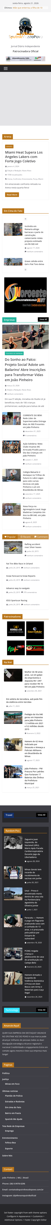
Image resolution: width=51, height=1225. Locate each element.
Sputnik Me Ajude (13, 1119)
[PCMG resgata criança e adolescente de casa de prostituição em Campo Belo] (13, 959)
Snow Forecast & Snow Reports (20, 576)
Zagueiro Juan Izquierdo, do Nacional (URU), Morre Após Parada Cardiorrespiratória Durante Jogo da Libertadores (34, 848)
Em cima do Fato (13, 1107)
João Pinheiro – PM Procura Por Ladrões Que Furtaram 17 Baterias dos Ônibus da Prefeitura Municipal (34, 776)
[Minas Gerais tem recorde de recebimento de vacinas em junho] (13, 876)
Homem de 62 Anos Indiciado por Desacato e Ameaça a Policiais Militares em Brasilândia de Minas (35, 749)
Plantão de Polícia (14, 1095)
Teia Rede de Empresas (14, 353)
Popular (11, 536)
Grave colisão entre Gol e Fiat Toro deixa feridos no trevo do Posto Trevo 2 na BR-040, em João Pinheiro (34, 233)
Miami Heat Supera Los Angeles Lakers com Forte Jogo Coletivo (24, 156)
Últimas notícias (10, 1091)
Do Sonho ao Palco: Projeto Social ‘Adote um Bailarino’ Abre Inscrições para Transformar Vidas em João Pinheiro (25, 369)
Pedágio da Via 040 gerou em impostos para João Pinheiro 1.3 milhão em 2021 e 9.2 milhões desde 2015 (34, 722)
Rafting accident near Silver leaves (33, 546)
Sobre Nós (7, 1155)
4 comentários (31, 435)
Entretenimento (10, 1138)
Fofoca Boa (10, 1142)
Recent (27, 536)
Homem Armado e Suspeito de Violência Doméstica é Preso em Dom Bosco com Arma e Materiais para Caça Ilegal (34, 984)
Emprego (9, 1130)
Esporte (9, 146)
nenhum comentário (35, 248)
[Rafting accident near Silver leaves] (13, 547)
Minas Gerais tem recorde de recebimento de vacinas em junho (33, 874)
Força (35, 179)
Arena (9, 179)
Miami (40, 179)
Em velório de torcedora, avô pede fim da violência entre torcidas (24, 700)
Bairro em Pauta (13, 1113)
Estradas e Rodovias (15, 1101)
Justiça (5, 1079)
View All (43, 319)
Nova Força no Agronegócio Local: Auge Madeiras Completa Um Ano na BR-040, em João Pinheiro (34, 512)
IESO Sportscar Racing (16, 600)
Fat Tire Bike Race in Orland (19, 563)
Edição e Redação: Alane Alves (19, 170)
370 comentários (30, 592)
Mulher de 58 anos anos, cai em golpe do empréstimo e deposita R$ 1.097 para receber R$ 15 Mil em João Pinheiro (34, 679)
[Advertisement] (25, 98)
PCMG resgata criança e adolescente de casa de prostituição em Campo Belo (34, 956)
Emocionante (27, 179)
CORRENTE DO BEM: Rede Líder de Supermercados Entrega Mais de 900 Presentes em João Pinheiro (34, 421)
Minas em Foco (12, 1083)
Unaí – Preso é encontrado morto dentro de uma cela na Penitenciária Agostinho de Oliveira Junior (34, 898)
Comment (42, 536)
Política (5, 1073)
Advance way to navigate (18, 588)
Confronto (17, 179)
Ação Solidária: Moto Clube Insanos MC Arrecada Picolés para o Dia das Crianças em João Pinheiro (34, 449)
